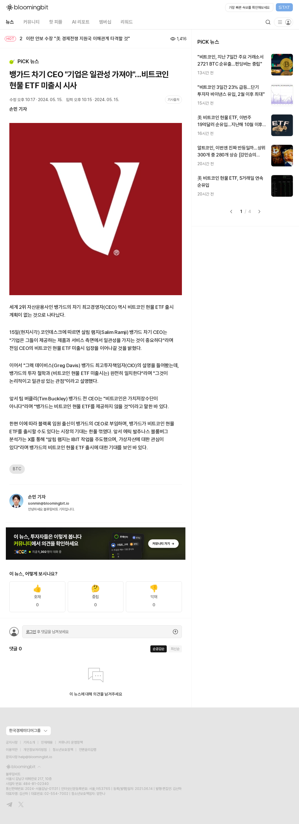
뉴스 (10, 22)
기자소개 (29, 742)
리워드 (127, 22)
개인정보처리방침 (35, 750)
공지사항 (12, 742)
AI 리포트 (81, 22)
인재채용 (47, 742)
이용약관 (12, 750)
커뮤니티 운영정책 (70, 742)
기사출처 (173, 100)
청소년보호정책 (63, 750)
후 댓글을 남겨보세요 (47, 631)
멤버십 (105, 22)
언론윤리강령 (87, 750)
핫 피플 (55, 22)
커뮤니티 (31, 22)
